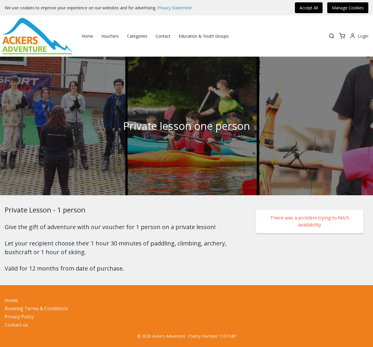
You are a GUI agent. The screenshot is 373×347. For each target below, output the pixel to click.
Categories (137, 36)
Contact (163, 36)
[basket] (342, 36)
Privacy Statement (174, 8)
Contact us (16, 325)
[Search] (331, 36)
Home (87, 36)
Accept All (309, 8)
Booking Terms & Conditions (36, 308)
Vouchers (110, 36)
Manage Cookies (348, 8)
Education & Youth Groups (204, 36)
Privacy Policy (19, 316)
